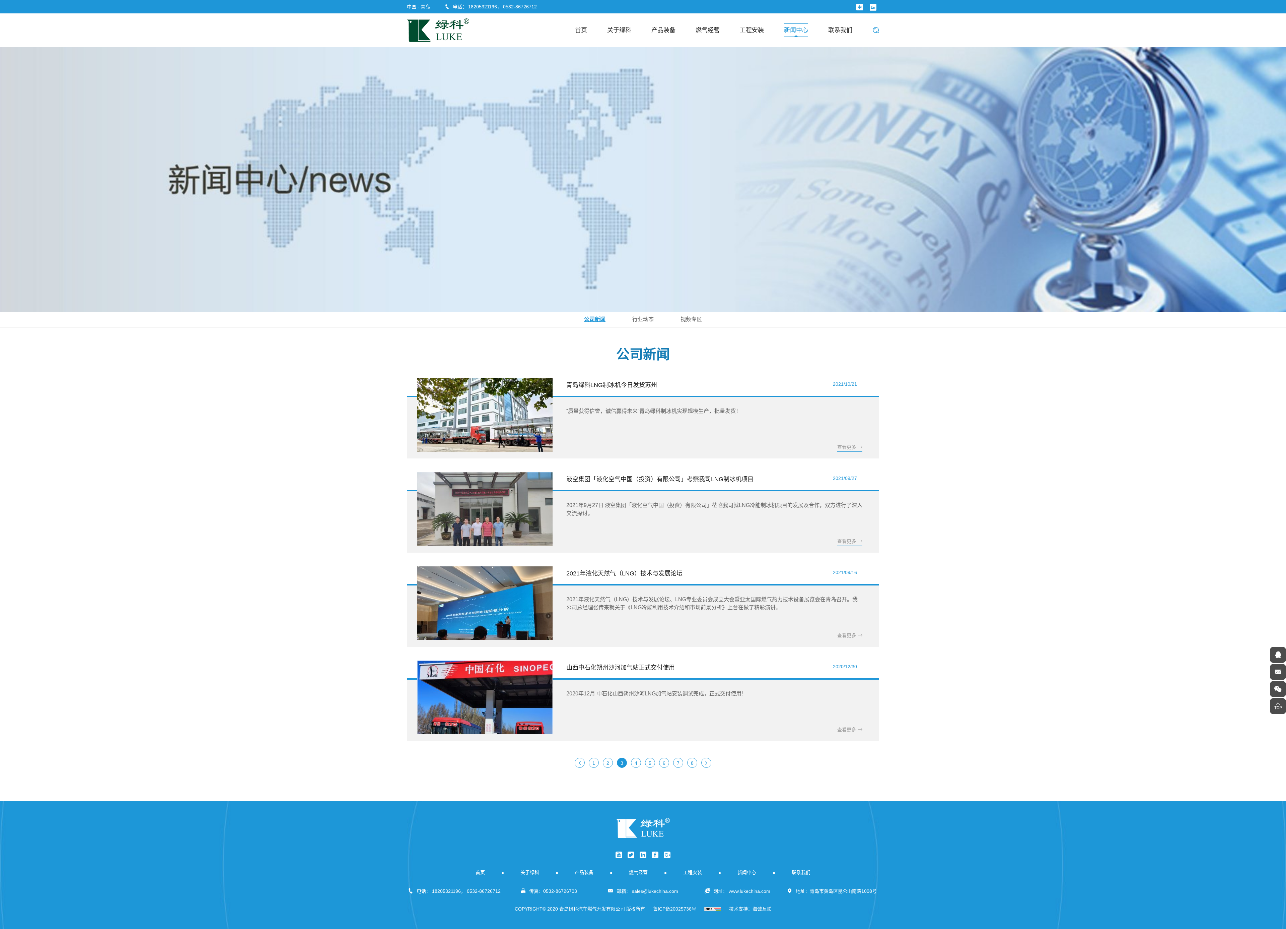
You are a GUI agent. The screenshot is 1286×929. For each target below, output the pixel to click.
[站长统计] (712, 909)
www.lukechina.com (749, 891)
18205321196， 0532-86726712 (502, 6)
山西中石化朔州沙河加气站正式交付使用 (620, 667)
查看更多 (846, 447)
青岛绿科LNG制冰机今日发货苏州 (611, 385)
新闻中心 (796, 30)
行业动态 (643, 319)
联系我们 (840, 30)
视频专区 (691, 319)
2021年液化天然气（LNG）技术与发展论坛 (624, 573)
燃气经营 (708, 30)
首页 (581, 30)
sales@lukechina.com (655, 891)
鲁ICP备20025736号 (674, 909)
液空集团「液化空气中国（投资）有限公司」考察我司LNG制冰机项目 (660, 479)
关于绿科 (619, 30)
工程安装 (752, 30)
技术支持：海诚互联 (750, 909)
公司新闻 (594, 319)
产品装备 (663, 30)
